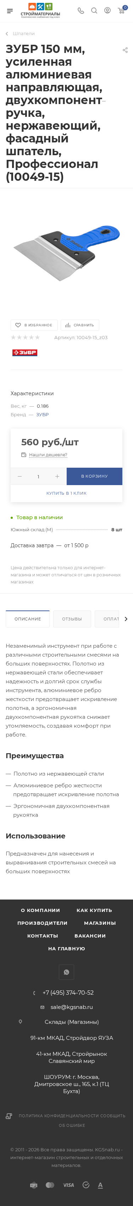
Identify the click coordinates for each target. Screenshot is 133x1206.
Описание (28, 618)
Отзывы (72, 618)
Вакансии (90, 936)
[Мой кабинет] (107, 11)
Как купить (94, 910)
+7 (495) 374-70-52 (68, 993)
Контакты (42, 936)
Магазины (100, 923)
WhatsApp (66, 972)
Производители (42, 923)
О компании (40, 910)
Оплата (113, 618)
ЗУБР (42, 414)
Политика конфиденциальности (59, 1116)
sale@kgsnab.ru (72, 1007)
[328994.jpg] (66, 253)
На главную (66, 948)
